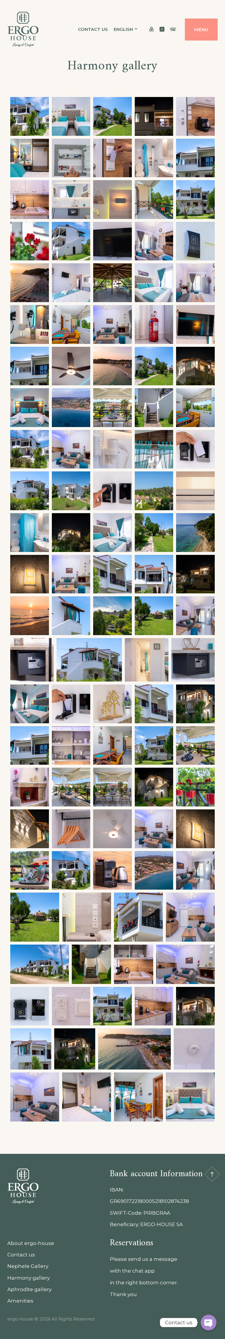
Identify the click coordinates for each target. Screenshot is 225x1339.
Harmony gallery (28, 1278)
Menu (201, 29)
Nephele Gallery (27, 1266)
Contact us (93, 29)
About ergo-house (30, 1243)
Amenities (20, 1301)
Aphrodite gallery (29, 1289)
